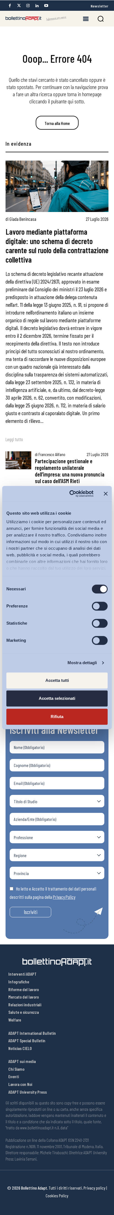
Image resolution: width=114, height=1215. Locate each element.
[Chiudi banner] (106, 494)
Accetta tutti (57, 680)
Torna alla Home (57, 123)
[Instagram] (28, 6)
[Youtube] (46, 6)
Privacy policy (94, 1187)
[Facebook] (10, 6)
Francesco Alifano (51, 454)
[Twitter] (19, 6)
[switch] (100, 606)
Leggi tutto (14, 439)
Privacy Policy (64, 897)
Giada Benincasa (22, 219)
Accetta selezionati (57, 698)
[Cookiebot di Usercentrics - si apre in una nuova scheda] (71, 493)
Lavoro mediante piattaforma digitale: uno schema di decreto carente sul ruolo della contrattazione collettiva (57, 245)
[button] (100, 19)
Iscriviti (30, 912)
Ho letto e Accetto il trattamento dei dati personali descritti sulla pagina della (53, 893)
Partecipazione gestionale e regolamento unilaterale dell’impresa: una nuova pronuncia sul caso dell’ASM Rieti (69, 471)
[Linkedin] (37, 6)
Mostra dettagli (82, 662)
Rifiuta (57, 716)
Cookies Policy (57, 1195)
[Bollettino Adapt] (36, 18)
